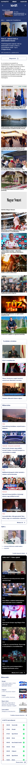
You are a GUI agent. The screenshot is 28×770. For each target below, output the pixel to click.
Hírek (3, 424)
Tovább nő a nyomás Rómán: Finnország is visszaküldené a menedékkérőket (13, 645)
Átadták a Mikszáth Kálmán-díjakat (12, 398)
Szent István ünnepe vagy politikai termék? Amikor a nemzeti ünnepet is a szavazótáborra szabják (13, 450)
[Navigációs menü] (2, 5)
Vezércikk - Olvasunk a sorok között (11, 446)
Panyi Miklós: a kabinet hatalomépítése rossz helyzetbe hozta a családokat (13, 601)
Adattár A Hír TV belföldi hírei (13, 20)
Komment (4, 491)
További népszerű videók (18, 553)
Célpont (4, 690)
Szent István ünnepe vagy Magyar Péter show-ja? (13, 623)
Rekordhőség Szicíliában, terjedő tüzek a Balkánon (20, 14)
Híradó (4, 681)
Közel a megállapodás (8, 360)
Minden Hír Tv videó (17, 672)
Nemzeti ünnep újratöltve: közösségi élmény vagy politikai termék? (12, 495)
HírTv (2, 20)
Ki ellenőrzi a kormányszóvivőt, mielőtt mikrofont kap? (13, 579)
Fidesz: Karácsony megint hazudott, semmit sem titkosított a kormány (12, 379)
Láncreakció (5, 709)
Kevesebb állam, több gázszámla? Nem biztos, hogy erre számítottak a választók (14, 517)
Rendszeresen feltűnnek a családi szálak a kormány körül (12, 547)
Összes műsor (19, 762)
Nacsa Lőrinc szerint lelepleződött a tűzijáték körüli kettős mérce (12, 667)
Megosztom (12, 58)
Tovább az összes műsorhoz (17, 715)
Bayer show (5, 701)
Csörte (4, 695)
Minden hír (20, 522)
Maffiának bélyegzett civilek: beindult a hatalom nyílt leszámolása (13, 473)
